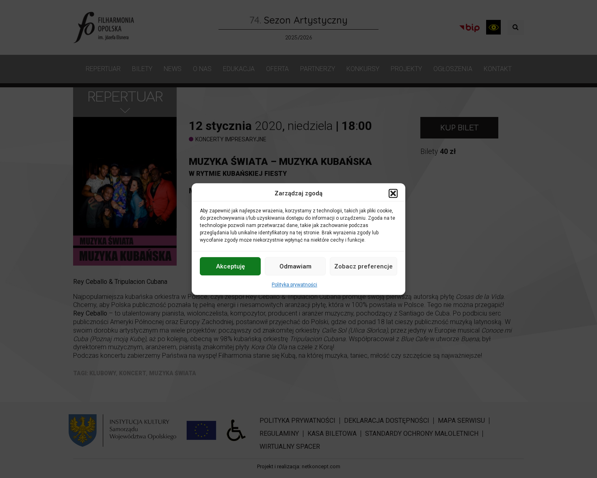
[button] (393, 193)
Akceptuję (230, 266)
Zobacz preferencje (363, 266)
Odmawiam (295, 266)
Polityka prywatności (294, 285)
